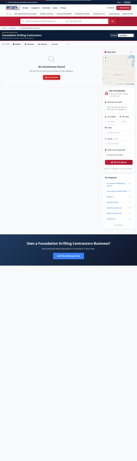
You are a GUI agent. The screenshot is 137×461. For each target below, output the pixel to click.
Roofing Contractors (46, 14)
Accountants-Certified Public (119, 191)
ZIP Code (125, 117)
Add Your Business (51, 77)
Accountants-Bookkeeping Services (119, 184)
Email (109, 128)
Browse (25, 8)
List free (127, 2)
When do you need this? (116, 150)
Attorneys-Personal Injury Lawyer (25, 14)
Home (4, 28)
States (55, 8)
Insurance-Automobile (64, 14)
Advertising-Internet (119, 213)
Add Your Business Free (68, 256)
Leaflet (121, 84)
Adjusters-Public (119, 202)
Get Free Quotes (120, 162)
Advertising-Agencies (119, 208)
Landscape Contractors (82, 14)
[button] (105, 58)
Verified (17, 44)
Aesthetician (119, 219)
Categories (35, 8)
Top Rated (46, 8)
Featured (43, 44)
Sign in (119, 2)
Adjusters (119, 197)
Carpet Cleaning (114, 14)
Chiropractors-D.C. (99, 14)
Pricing (63, 8)
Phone (112, 139)
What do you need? (114, 102)
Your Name (111, 117)
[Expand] (131, 52)
